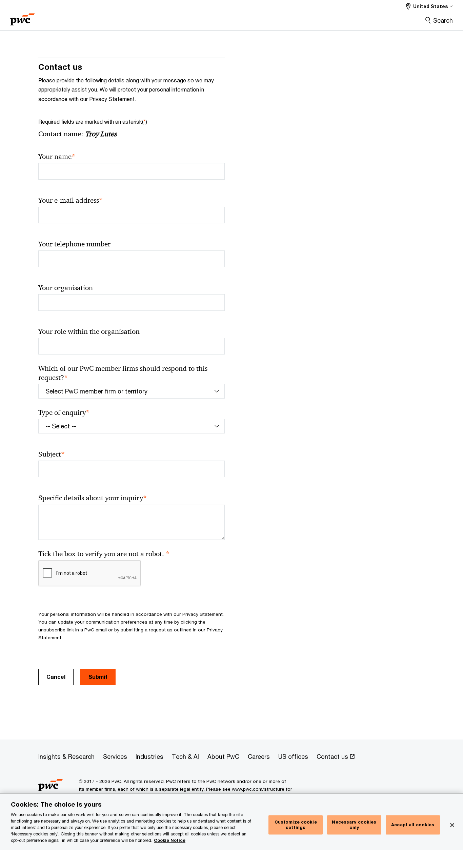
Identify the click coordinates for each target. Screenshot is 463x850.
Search (443, 20)
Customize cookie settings (296, 824)
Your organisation (65, 287)
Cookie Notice (169, 840)
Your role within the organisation (89, 331)
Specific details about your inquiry (92, 498)
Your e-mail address (70, 200)
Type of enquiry (63, 412)
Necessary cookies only (354, 824)
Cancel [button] (55, 676)
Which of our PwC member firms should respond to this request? (122, 373)
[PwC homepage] (22, 17)
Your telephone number (74, 244)
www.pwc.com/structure (258, 789)
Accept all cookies (412, 824)
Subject (51, 454)
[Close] (452, 825)
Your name (56, 156)
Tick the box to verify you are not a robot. (103, 554)
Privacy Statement (202, 614)
